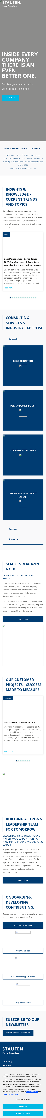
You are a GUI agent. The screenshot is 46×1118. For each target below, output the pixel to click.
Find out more (37, 149)
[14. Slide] (35, 297)
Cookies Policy (32, 1092)
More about (23, 619)
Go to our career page (23, 925)
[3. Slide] (12, 297)
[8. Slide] (23, 297)
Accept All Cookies (23, 1113)
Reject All (23, 1106)
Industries (7, 1065)
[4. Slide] (14, 297)
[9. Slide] (25, 297)
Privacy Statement (10, 1094)
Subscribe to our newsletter (18, 1032)
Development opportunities (23, 977)
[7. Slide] (20, 297)
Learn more (10, 97)
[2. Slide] (10, 297)
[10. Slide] (27, 297)
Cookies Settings (23, 1099)
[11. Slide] (29, 297)
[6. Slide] (18, 297)
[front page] (12, 4)
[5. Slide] (16, 297)
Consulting (7, 1061)
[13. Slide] (33, 297)
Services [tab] (13, 529)
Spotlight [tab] (13, 339)
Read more (8, 288)
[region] (23, 1092)
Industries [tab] (14, 539)
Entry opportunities (23, 1002)
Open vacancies (23, 951)
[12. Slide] (31, 297)
